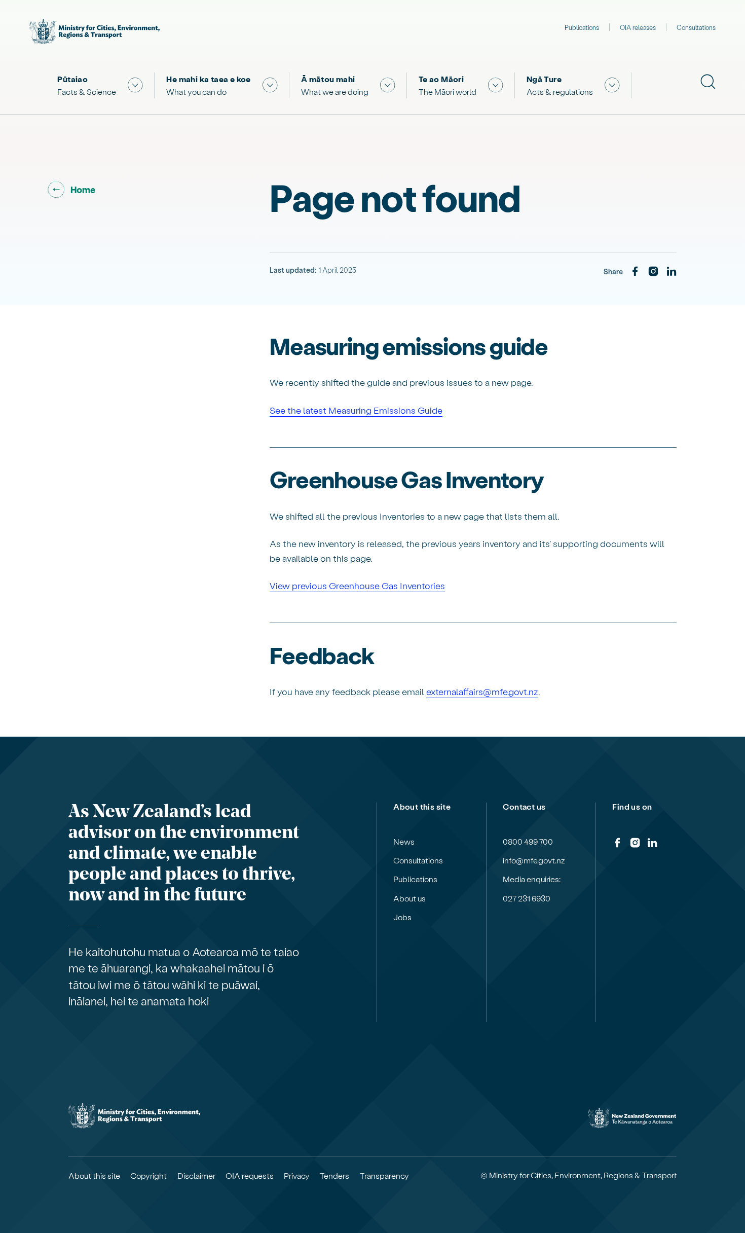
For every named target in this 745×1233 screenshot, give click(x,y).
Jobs (402, 917)
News (404, 842)
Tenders (334, 1176)
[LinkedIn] (671, 271)
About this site (94, 1176)
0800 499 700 (528, 842)
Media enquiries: (532, 879)
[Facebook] (635, 271)
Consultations (696, 27)
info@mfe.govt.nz (534, 860)
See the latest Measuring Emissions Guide (356, 410)
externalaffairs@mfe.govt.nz (482, 691)
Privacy (297, 1176)
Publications (582, 27)
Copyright (148, 1176)
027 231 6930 (526, 898)
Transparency (384, 1176)
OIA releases (638, 27)
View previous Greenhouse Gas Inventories (357, 585)
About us (409, 898)
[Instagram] (653, 271)
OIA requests (250, 1176)
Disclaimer (196, 1176)
